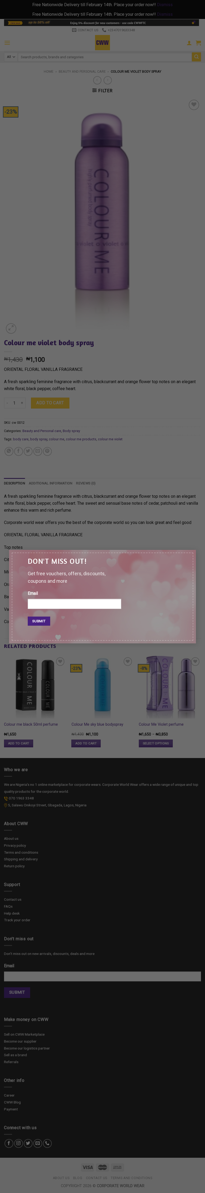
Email (33, 593)
